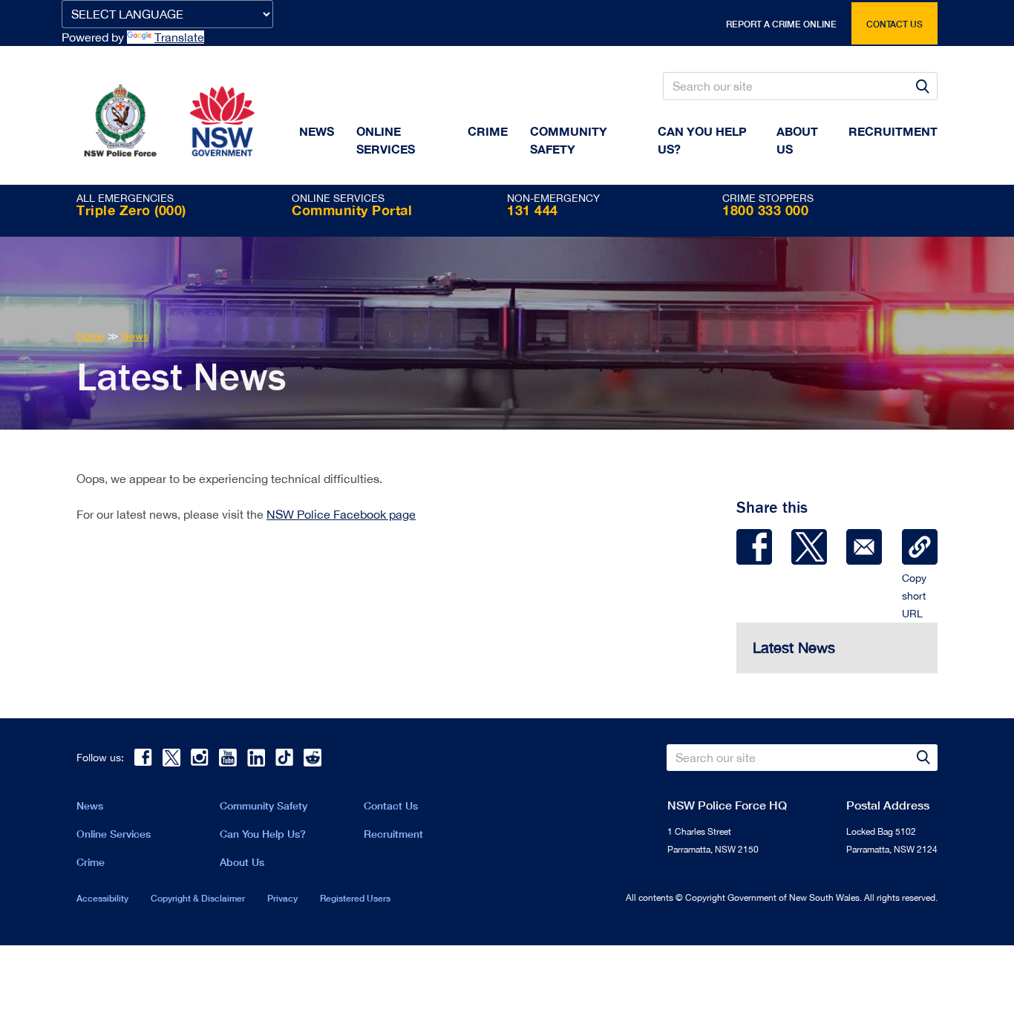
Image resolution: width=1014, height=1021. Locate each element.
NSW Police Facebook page (341, 514)
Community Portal (352, 210)
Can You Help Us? (702, 140)
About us (797, 140)
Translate (179, 37)
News (316, 131)
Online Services (385, 140)
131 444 (532, 210)
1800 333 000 (765, 210)
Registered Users (355, 898)
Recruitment (893, 131)
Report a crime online (781, 24)
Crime (488, 131)
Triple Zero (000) (131, 210)
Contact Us (391, 805)
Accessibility (102, 898)
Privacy (282, 898)
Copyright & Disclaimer (198, 898)
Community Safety (568, 140)
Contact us (894, 24)
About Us (242, 862)
